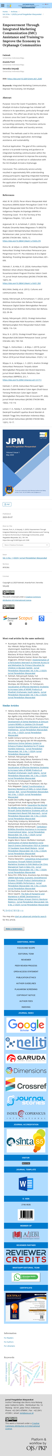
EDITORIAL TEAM (26, 954)
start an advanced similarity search (30, 916)
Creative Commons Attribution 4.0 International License (22, 1426)
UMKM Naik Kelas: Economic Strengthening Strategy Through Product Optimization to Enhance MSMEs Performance (27, 880)
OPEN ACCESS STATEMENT (26, 971)
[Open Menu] (2, 5)
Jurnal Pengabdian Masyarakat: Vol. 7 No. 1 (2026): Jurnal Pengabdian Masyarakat (27, 870)
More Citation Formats (14, 545)
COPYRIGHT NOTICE (26, 995)
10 (18, 910)
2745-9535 (26, 1205)
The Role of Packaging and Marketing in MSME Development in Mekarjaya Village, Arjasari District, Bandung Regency (27, 898)
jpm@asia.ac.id (26, 1413)
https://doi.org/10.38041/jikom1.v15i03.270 (22, 241)
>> (22, 910)
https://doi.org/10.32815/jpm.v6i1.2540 (24, 78)
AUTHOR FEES (26, 1001)
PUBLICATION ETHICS (26, 977)
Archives (14, 11)
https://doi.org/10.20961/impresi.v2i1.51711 (22, 380)
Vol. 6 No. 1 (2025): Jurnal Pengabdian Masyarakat (22, 14)
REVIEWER (26, 960)
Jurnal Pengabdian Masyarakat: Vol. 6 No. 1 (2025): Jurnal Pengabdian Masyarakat (28, 732)
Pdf (7, 504)
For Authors (8, 1342)
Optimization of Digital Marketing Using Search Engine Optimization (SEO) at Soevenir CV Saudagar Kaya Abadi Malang (28, 845)
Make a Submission (14, 929)
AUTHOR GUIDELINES (26, 983)
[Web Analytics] (26, 1164)
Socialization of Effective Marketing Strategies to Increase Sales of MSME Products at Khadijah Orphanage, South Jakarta (28, 689)
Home (5, 11)
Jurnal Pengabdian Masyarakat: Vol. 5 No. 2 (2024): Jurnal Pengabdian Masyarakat (27, 695)
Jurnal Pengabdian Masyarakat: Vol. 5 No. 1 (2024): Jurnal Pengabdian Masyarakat (25, 751)
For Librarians (9, 1346)
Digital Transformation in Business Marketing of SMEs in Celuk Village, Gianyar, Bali (28, 789)
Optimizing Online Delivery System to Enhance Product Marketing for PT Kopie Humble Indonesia (26, 746)
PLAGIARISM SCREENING (26, 989)
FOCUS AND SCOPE (26, 948)
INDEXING (26, 1007)
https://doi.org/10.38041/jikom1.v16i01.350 (22, 283)
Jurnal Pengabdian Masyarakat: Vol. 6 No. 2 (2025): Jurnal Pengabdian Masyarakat (27, 671)
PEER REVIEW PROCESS (26, 966)
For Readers (8, 1338)
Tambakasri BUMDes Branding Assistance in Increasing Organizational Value (27, 829)
